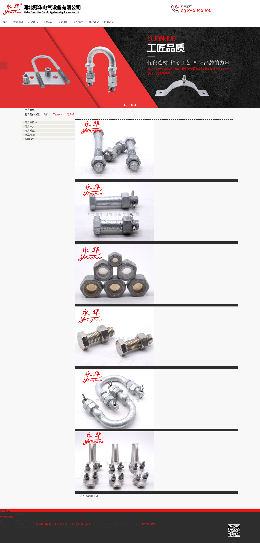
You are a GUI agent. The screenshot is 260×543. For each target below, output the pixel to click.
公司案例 (63, 22)
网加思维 (71, 528)
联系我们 (109, 22)
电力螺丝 (72, 114)
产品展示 (33, 22)
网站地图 (82, 528)
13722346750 (148, 524)
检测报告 (86, 524)
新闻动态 (48, 22)
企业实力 (79, 22)
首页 (5, 22)
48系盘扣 (75, 524)
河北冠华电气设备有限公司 (40, 528)
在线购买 (94, 22)
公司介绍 (18, 22)
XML (90, 528)
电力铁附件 (42, 524)
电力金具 (54, 524)
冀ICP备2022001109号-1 (115, 528)
